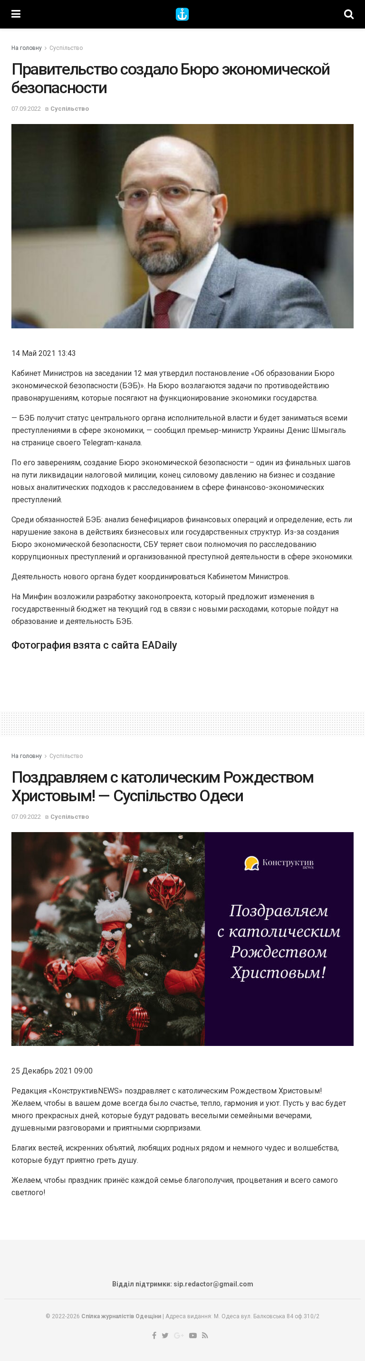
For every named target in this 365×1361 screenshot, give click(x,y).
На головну (26, 48)
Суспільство (66, 48)
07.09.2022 (26, 108)
